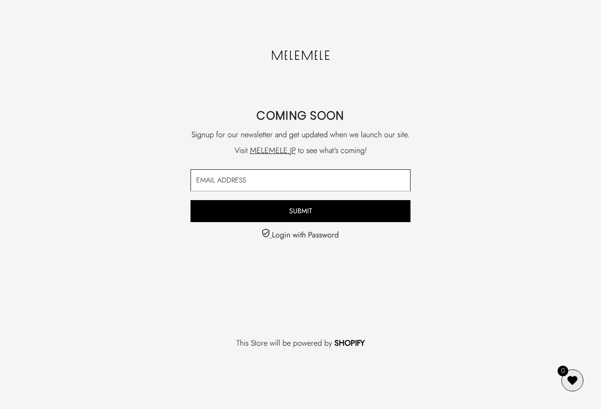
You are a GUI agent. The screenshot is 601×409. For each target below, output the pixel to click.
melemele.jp (273, 150)
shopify (349, 343)
